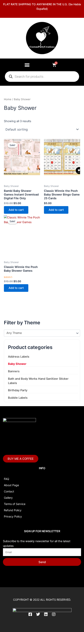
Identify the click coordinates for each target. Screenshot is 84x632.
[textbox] (40, 333)
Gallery (8, 497)
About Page (11, 485)
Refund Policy (12, 510)
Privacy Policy (13, 516)
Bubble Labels (18, 397)
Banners (14, 371)
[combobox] (42, 333)
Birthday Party (17, 390)
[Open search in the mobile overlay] (42, 76)
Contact (9, 491)
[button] (27, 65)
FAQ (6, 479)
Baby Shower (17, 364)
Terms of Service (14, 504)
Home (7, 99)
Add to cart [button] (16, 210)
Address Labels (18, 356)
